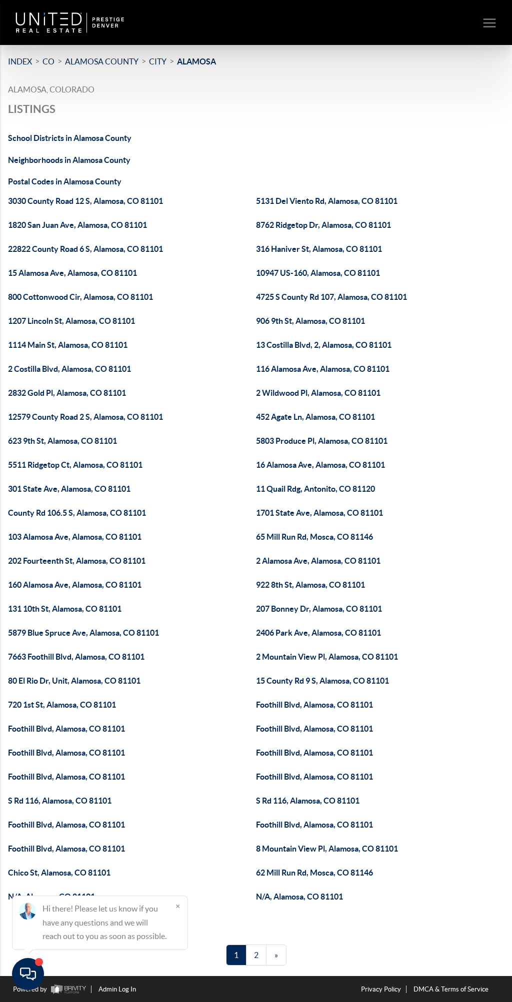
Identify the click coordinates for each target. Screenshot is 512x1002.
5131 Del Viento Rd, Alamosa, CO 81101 (327, 201)
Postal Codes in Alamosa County (65, 181)
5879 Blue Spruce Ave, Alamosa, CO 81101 (83, 633)
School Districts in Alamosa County (70, 137)
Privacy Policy (381, 989)
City (157, 61)
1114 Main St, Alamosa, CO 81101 (68, 345)
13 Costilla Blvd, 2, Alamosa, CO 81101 (324, 345)
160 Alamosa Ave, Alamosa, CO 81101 (75, 585)
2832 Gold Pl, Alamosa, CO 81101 (67, 393)
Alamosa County (101, 61)
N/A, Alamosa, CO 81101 (299, 897)
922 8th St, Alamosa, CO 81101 (310, 585)
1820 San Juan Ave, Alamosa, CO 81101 (77, 225)
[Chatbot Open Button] (28, 974)
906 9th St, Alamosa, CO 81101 (310, 321)
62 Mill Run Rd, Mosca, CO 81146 (314, 873)
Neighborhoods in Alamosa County (69, 159)
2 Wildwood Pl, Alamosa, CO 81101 (318, 393)
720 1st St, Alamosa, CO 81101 (62, 705)
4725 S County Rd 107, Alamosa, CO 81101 (331, 297)
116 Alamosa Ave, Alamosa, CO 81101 (323, 369)
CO (48, 61)
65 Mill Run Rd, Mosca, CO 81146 (314, 537)
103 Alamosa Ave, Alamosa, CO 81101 (75, 537)
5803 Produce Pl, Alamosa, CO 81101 (322, 441)
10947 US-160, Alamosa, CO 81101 (318, 273)
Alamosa (196, 61)
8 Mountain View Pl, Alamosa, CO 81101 (327, 849)
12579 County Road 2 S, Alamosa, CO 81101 (85, 417)
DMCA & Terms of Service (451, 989)
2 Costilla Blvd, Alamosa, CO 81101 (69, 369)
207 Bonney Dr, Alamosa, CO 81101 (319, 609)
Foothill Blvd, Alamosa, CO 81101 (314, 705)
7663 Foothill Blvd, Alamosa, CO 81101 (76, 657)
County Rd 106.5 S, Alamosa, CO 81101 (77, 513)
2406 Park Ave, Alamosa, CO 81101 (318, 633)
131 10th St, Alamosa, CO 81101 (65, 609)
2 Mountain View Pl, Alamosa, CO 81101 (327, 657)
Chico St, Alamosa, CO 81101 (59, 873)
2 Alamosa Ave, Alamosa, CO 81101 (318, 561)
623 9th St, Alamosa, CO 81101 (62, 441)
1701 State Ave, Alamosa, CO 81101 (319, 513)
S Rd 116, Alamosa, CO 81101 (60, 801)
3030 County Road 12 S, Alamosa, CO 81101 (85, 201)
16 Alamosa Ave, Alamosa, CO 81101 (320, 465)
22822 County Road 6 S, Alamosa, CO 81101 (85, 249)
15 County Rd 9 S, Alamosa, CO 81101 (322, 681)
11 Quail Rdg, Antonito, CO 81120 (315, 489)
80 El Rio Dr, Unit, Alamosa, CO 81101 (74, 681)
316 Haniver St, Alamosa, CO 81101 (319, 249)
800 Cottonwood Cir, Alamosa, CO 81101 (80, 297)
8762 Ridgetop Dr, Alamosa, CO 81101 (323, 225)
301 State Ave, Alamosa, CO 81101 (69, 489)
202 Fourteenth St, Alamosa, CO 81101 (77, 561)
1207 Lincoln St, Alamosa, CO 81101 (71, 321)
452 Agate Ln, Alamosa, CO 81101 (315, 417)
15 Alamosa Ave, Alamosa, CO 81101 (72, 273)
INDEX (20, 61)
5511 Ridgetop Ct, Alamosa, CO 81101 (75, 465)
